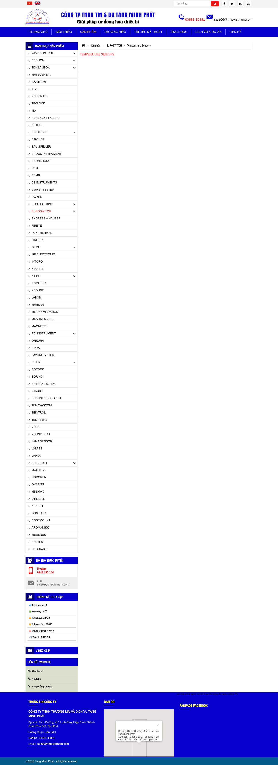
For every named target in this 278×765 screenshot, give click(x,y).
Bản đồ (109, 702)
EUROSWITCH (41, 211)
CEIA (35, 168)
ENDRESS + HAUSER (46, 218)
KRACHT (37, 506)
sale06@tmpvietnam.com (233, 19)
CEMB (36, 175)
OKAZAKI (38, 484)
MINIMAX (38, 491)
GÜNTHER (39, 513)
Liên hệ (236, 31)
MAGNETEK (40, 326)
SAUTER (37, 541)
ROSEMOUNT (41, 520)
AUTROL (37, 125)
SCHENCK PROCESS (46, 117)
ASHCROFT (39, 462)
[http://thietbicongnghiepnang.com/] (83, 45)
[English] (37, 4)
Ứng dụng (178, 31)
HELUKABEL (40, 549)
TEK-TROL (39, 412)
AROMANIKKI (41, 527)
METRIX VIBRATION (45, 311)
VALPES (37, 448)
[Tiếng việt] (30, 4)
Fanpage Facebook (194, 705)
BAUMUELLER (41, 146)
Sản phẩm (88, 31)
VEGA (36, 426)
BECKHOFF (39, 132)
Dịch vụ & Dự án (208, 31)
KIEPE (36, 276)
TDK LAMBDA (41, 67)
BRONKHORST (42, 160)
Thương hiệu (115, 31)
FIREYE (37, 225)
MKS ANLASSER (43, 319)
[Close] (157, 725)
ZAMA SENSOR (42, 441)
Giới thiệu (64, 31)
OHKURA (38, 340)
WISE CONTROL (43, 53)
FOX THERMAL (42, 232)
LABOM (37, 297)
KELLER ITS (39, 96)
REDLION (38, 60)
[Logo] (37, 17)
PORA (36, 347)
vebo (187, 694)
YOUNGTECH (41, 434)
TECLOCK (38, 103)
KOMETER (39, 283)
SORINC (37, 376)
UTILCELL (38, 498)
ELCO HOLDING (42, 204)
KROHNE (38, 290)
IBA (34, 110)
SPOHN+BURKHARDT (46, 398)
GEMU (36, 247)
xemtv (209, 694)
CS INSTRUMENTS (44, 182)
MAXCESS (39, 470)
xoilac (193, 694)
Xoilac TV (233, 694)
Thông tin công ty (42, 702)
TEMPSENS (39, 419)
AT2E (35, 89)
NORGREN (39, 477)
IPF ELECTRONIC (43, 254)
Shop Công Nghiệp (42, 686)
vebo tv (180, 694)
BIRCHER (38, 139)
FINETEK (37, 240)
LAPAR (36, 455)
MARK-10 (38, 304)
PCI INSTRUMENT (44, 333)
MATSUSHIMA (41, 74)
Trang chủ (38, 31)
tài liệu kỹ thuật (148, 31)
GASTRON (39, 81)
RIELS (36, 362)
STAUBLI (37, 391)
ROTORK (38, 369)
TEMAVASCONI (42, 405)
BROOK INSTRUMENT (46, 153)
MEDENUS (39, 534)
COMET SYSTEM (43, 189)
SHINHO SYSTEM (43, 383)
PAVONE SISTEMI (43, 355)
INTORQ (37, 261)
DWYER (37, 196)
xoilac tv (201, 694)
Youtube (36, 679)
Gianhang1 (38, 671)
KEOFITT (37, 268)
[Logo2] (109, 17)
